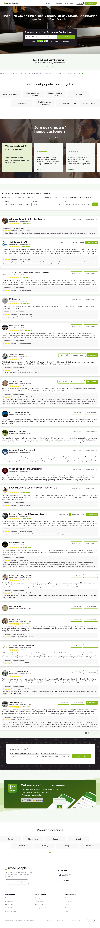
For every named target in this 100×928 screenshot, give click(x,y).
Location (7, 202)
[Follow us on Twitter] (88, 920)
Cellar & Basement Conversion (33, 94)
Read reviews (27, 223)
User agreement (10, 911)
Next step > (81, 756)
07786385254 (92, 703)
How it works (9, 904)
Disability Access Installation (44, 103)
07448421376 (92, 514)
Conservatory (22, 103)
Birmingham (33, 839)
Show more (50, 111)
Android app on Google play (37, 800)
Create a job (9, 898)
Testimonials (9, 901)
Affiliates (68, 908)
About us (68, 898)
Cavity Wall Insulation (10, 94)
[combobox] (18, 204)
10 (96, 733)
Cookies (68, 920)
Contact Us (82, 920)
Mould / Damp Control (67, 103)
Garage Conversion (89, 103)
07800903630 (92, 382)
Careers (67, 904)
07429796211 (92, 355)
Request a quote (90, 219)
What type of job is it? (49, 753)
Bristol (55, 839)
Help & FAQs (9, 908)
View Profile (76, 219)
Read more (40, 166)
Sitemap (74, 920)
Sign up (37, 898)
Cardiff (22, 846)
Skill (64, 202)
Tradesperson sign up (17, 882)
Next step (66, 37)
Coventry (44, 846)
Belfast (10, 839)
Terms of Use (50, 920)
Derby (66, 846)
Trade (35, 202)
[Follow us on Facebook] (91, 920)
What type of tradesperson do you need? (24, 753)
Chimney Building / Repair (55, 94)
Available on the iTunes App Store (26, 800)
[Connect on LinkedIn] (94, 920)
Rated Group (69, 901)
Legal (67, 911)
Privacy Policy (60, 920)
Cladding (78, 94)
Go (95, 204)
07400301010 (92, 242)
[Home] (1, 73)
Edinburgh (89, 846)
